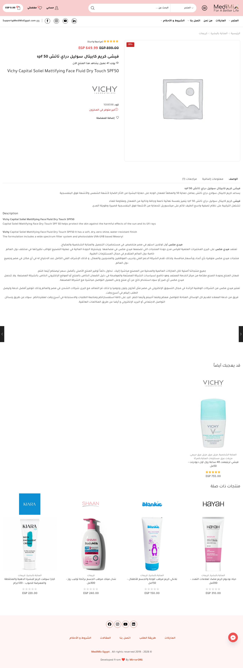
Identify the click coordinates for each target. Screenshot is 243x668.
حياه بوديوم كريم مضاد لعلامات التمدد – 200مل (213, 581)
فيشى (236, 201)
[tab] (233, 179)
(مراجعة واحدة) (95, 42)
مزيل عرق (213, 455)
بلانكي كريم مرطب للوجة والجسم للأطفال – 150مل (152, 581)
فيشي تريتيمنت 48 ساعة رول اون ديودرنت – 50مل (213, 464)
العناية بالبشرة (219, 33)
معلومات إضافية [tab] (212, 179)
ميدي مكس (175, 245)
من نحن (208, 21)
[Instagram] (56, 21)
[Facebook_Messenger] (233, 637)
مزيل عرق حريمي (198, 455)
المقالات (105, 638)
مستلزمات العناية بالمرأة (207, 458)
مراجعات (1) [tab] (189, 179)
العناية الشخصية (228, 455)
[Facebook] (47, 21)
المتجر (235, 21)
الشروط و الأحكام (174, 21)
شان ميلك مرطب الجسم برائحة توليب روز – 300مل (91, 581)
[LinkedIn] (74, 21)
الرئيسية (235, 33)
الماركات (221, 21)
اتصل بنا (195, 21)
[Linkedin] (133, 624)
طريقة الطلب (147, 638)
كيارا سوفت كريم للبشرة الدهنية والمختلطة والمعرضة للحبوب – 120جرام (29, 581)
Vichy (6, 232)
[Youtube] (65, 21)
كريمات (203, 33)
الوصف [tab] (233, 179)
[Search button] (92, 8)
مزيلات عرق (227, 458)
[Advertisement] (121, 336)
